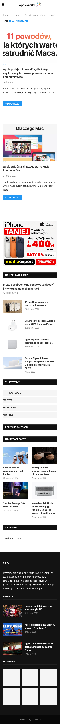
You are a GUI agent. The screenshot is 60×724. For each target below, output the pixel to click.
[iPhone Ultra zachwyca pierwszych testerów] (12, 306)
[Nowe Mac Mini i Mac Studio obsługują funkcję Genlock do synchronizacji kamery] (44, 490)
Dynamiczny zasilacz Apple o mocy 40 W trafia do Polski (40, 322)
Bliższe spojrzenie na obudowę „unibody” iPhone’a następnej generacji (28, 286)
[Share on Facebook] (28, 110)
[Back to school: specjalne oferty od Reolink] (15, 455)
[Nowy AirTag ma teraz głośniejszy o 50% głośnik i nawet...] (48, 696)
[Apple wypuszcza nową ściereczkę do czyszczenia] (12, 344)
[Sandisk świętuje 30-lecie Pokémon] (15, 490)
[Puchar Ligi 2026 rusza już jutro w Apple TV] (12, 611)
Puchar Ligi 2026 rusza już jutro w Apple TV (39, 608)
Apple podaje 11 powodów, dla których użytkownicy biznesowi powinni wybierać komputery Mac (28, 73)
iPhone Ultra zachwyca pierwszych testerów (36, 304)
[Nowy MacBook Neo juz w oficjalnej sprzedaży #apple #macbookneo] (48, 678)
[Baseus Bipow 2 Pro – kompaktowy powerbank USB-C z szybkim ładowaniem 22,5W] (12, 363)
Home (6, 14)
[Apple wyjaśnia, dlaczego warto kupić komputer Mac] (30, 142)
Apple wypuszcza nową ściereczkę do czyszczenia (39, 341)
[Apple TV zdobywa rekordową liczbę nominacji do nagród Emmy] (12, 648)
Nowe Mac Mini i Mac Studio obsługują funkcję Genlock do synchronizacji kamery (43, 508)
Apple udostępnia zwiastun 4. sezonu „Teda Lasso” (40, 626)
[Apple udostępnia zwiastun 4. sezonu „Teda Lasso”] (12, 629)
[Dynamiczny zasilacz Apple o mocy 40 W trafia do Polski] (12, 325)
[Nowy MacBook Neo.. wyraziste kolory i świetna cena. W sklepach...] (11, 696)
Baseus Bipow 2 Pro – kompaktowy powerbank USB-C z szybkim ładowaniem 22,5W (40, 363)
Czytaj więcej (12, 104)
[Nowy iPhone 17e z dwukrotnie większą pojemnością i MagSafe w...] (30, 696)
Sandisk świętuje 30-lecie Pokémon (14, 505)
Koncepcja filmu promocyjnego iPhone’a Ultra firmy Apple (44, 471)
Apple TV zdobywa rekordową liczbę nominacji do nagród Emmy (40, 647)
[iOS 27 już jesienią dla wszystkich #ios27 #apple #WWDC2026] (30, 678)
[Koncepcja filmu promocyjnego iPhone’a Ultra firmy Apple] (44, 455)
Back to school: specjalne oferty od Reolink (13, 471)
